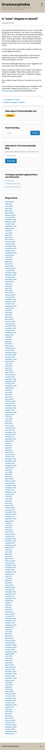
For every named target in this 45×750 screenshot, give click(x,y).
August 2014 (9, 521)
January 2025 (10, 244)
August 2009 (9, 654)
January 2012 (10, 589)
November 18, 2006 (8, 23)
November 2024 (10, 248)
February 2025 (10, 242)
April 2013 (8, 556)
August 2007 (9, 707)
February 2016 (10, 481)
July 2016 (8, 470)
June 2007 (9, 711)
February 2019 (10, 401)
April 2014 (8, 530)
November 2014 (10, 514)
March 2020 (9, 372)
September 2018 (10, 412)
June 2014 (8, 525)
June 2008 (9, 685)
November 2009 (10, 647)
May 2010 (8, 634)
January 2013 (9, 563)
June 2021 (8, 339)
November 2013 (10, 541)
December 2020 (10, 352)
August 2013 (9, 547)
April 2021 (8, 343)
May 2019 (8, 394)
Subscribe (11, 161)
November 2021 (10, 328)
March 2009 (9, 665)
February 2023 (10, 295)
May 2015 (8, 501)
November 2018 (10, 408)
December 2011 (10, 592)
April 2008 (8, 689)
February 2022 (10, 321)
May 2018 (8, 421)
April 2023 (8, 290)
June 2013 (8, 552)
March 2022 (9, 319)
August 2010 (9, 627)
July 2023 (8, 284)
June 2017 (8, 445)
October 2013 (9, 543)
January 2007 (10, 722)
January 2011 (9, 616)
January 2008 (10, 696)
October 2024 (10, 250)
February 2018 (10, 428)
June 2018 (8, 419)
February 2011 (10, 614)
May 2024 (8, 262)
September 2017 (10, 439)
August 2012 (9, 574)
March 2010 (9, 638)
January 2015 (9, 510)
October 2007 (10, 702)
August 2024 (9, 255)
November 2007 (10, 700)
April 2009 (8, 663)
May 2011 (8, 607)
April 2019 (8, 397)
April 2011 (8, 609)
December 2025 (10, 219)
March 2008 (9, 691)
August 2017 (9, 441)
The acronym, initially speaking (13, 186)
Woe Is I (28, 89)
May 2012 (8, 581)
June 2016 (8, 472)
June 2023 (8, 286)
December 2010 (10, 618)
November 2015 (10, 488)
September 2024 (11, 253)
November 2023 (10, 275)
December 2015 (10, 485)
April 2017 (8, 450)
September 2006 (11, 731)
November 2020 (10, 355)
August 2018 (9, 414)
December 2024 (10, 246)
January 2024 (10, 270)
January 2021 (10, 350)
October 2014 (10, 516)
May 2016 (8, 474)
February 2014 (10, 534)
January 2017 (10, 456)
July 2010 (8, 629)
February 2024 (10, 268)
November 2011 (10, 594)
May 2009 (8, 660)
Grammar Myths (8, 91)
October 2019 (10, 383)
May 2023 (8, 288)
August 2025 (9, 228)
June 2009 (9, 658)
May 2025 (8, 235)
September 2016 (10, 465)
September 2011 (10, 598)
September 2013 (10, 545)
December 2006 (10, 725)
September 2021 (10, 332)
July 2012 (8, 576)
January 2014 (10, 536)
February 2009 (10, 667)
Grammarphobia (16, 4)
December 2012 (10, 565)
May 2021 (8, 341)
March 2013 (9, 558)
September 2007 (11, 705)
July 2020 (8, 363)
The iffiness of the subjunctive (12, 183)
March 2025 (9, 239)
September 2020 (11, 359)
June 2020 (9, 366)
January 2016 (10, 483)
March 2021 (9, 346)
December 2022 (10, 299)
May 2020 (8, 368)
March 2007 (9, 718)
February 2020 (10, 375)
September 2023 (10, 279)
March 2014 (9, 532)
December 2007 (10, 698)
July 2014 (8, 523)
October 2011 (9, 596)
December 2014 (10, 512)
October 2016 (10, 463)
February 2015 (10, 507)
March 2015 (9, 505)
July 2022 (8, 310)
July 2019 (8, 390)
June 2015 (8, 499)
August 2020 (9, 361)
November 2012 (10, 567)
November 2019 (10, 381)
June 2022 (8, 312)
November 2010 (10, 620)
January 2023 (10, 297)
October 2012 (10, 569)
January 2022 (10, 324)
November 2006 (10, 727)
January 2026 (10, 217)
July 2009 (8, 656)
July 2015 (8, 496)
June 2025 (8, 233)
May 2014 (8, 527)
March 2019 (9, 399)
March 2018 (9, 426)
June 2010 (8, 632)
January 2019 (10, 403)
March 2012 (9, 585)
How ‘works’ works (9, 180)
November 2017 (10, 434)
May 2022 (8, 315)
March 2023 (9, 293)
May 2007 (8, 713)
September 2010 (10, 625)
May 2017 (8, 448)
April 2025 (8, 237)
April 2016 (8, 476)
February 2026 (10, 215)
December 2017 (10, 432)
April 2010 (8, 636)
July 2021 (8, 337)
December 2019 (10, 379)
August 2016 (9, 468)
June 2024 (8, 259)
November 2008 (10, 674)
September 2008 (11, 678)
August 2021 (9, 335)
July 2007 (8, 709)
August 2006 (9, 733)
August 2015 (9, 494)
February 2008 (10, 694)
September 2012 (10, 572)
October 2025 (10, 224)
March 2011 (9, 612)
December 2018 (10, 406)
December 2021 (10, 326)
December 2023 (10, 273)
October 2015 (9, 490)
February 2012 (10, 587)
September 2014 (10, 519)
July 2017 (8, 443)
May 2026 (8, 208)
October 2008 (10, 676)
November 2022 (10, 301)
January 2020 (10, 377)
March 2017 (9, 452)
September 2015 (10, 492)
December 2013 (10, 539)
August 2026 (9, 202)
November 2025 (10, 222)
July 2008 (8, 682)
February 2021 (10, 348)
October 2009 (10, 649)
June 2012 (8, 578)
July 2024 (8, 257)
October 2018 (10, 410)
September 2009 (11, 652)
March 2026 (9, 213)
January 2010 (10, 643)
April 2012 (8, 583)
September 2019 (10, 386)
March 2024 (9, 266)
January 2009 (10, 669)
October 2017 (10, 437)
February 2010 (10, 640)
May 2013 (8, 554)
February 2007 (10, 720)
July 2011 (8, 603)
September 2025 (10, 226)
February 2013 (10, 561)
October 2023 (10, 277)
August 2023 (9, 281)
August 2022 (9, 308)
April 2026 (8, 211)
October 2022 (10, 304)
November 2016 (10, 461)
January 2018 (10, 430)
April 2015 (8, 503)
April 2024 (8, 264)
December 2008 (10, 671)
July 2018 (8, 417)
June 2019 (8, 392)
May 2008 (8, 687)
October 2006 (10, 729)
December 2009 (10, 645)
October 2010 (10, 623)
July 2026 (8, 204)
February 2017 (10, 454)
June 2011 (8, 605)
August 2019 (9, 388)
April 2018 (8, 423)
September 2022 (11, 306)
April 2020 (8, 370)
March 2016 (9, 479)
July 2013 (8, 550)
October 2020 (10, 357)
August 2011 (9, 601)
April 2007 (8, 716)
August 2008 (9, 680)
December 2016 (10, 459)
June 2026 (8, 206)
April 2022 (8, 317)
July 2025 (8, 230)
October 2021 (10, 330)
